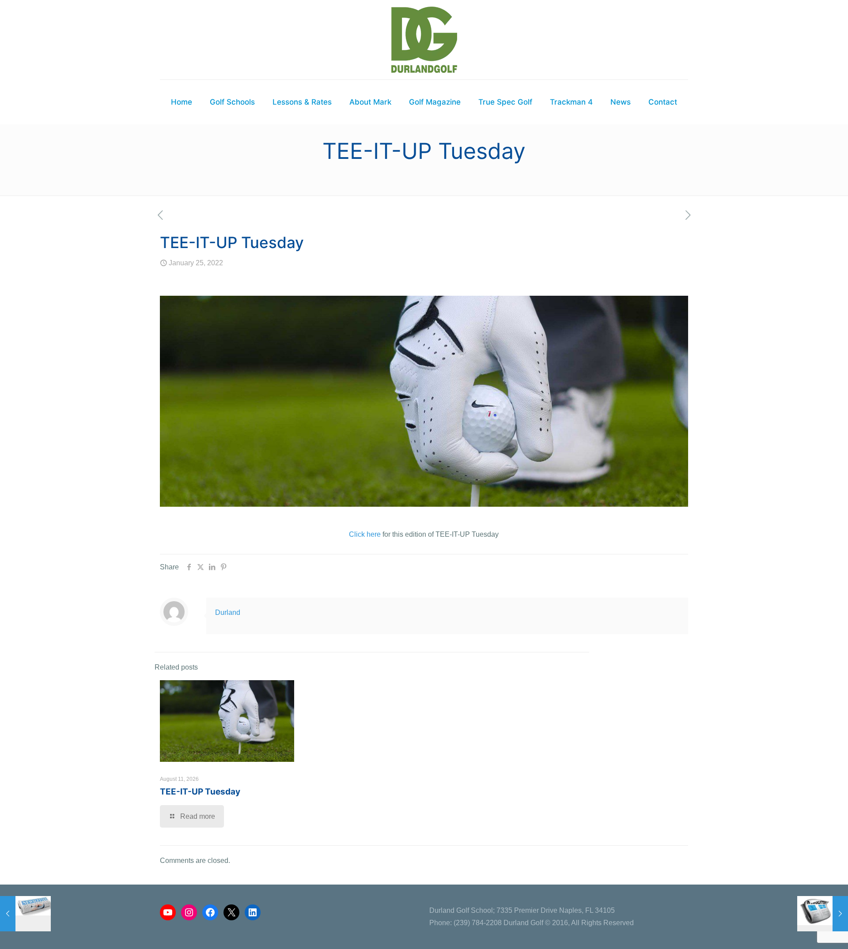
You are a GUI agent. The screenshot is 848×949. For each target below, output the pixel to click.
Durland (227, 612)
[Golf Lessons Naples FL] (424, 39)
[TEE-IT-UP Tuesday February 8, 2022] (822, 913)
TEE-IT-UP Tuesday (200, 792)
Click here (365, 534)
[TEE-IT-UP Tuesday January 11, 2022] (25, 913)
